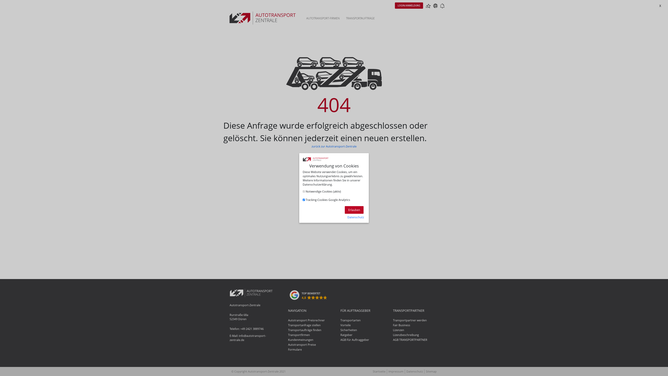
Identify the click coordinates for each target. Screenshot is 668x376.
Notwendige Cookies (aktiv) (323, 191)
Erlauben (354, 210)
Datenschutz (355, 217)
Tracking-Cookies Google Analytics (327, 200)
